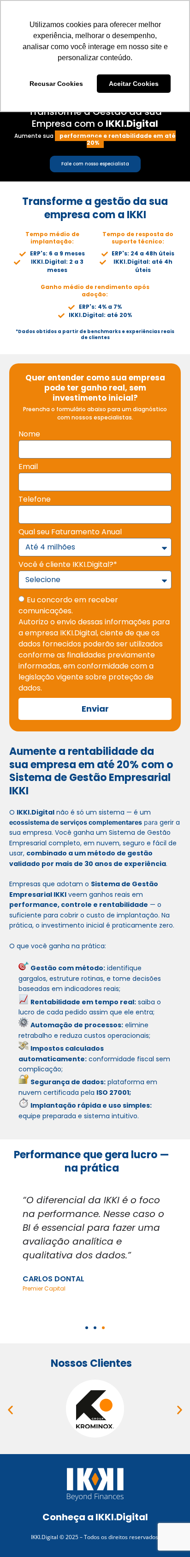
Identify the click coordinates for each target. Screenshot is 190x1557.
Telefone (34, 500)
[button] (86, 1327)
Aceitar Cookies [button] (134, 83)
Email (28, 467)
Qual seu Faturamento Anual (70, 532)
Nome (29, 434)
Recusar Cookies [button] (56, 83)
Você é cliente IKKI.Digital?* (67, 565)
